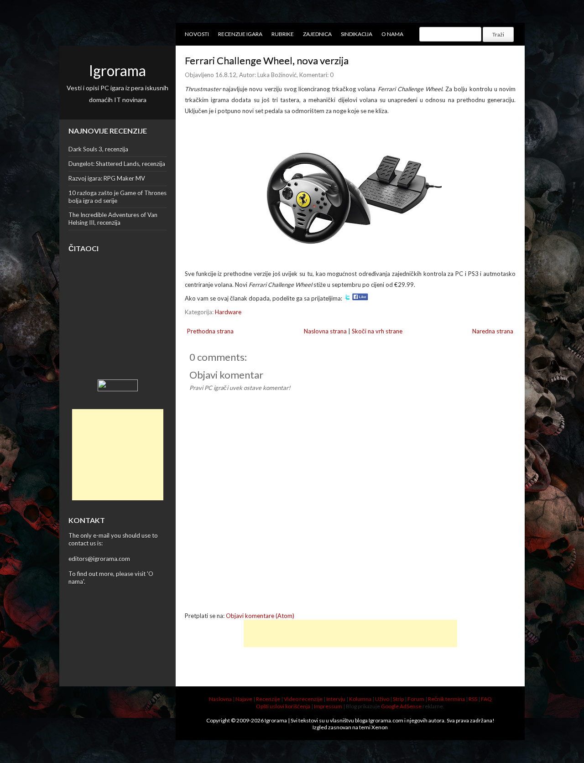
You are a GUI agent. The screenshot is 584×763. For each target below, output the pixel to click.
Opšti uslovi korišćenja (283, 706)
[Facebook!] (360, 298)
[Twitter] (347, 298)
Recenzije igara (240, 34)
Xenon (379, 727)
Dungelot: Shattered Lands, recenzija (116, 163)
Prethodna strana (210, 331)
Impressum (328, 706)
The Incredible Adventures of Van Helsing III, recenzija (112, 218)
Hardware (228, 312)
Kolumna (360, 699)
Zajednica (317, 34)
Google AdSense (401, 706)
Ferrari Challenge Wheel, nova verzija (267, 60)
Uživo (382, 699)
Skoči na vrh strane (377, 331)
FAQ (486, 699)
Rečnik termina (446, 699)
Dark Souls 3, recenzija (98, 149)
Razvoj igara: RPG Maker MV (106, 178)
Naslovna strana (325, 331)
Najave (243, 699)
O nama (392, 34)
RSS (473, 699)
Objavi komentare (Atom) (260, 615)
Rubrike (282, 34)
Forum (415, 699)
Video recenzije (303, 699)
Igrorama (117, 70)
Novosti (197, 34)
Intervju (335, 699)
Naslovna (220, 699)
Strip (398, 699)
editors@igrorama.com (99, 558)
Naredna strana (492, 331)
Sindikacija (356, 34)
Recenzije (268, 699)
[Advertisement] (117, 454)
